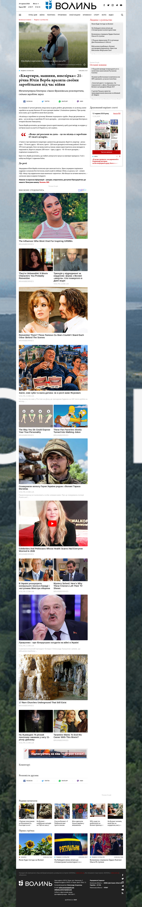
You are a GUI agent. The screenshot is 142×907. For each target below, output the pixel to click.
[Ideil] (71, 899)
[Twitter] (108, 5)
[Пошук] (122, 15)
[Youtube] (121, 5)
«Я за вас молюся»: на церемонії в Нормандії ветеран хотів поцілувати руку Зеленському (106, 161)
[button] (36, 4)
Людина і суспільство (41, 20)
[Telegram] (116, 5)
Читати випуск (106, 152)
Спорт (96, 15)
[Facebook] (104, 5)
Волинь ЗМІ (44, 182)
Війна (42, 15)
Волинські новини (25, 20)
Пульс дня (33, 15)
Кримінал (87, 15)
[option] (106, 160)
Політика (51, 15)
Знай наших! (74, 15)
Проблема (62, 15)
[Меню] (20, 15)
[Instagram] (112, 5)
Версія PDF (117, 113)
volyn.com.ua (80, 873)
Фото (104, 15)
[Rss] (122, 893)
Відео (111, 15)
